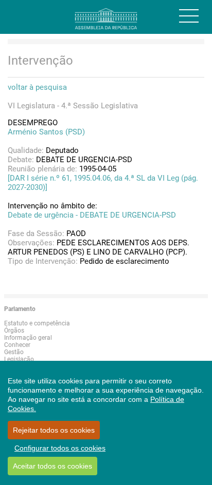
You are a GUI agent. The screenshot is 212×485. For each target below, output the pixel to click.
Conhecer (17, 344)
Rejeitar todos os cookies (54, 430)
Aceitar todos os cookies (52, 466)
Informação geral (28, 337)
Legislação (19, 359)
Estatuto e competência (37, 323)
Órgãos (14, 330)
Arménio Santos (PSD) (46, 132)
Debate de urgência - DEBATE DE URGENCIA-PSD (92, 215)
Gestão (14, 352)
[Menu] (188, 16)
